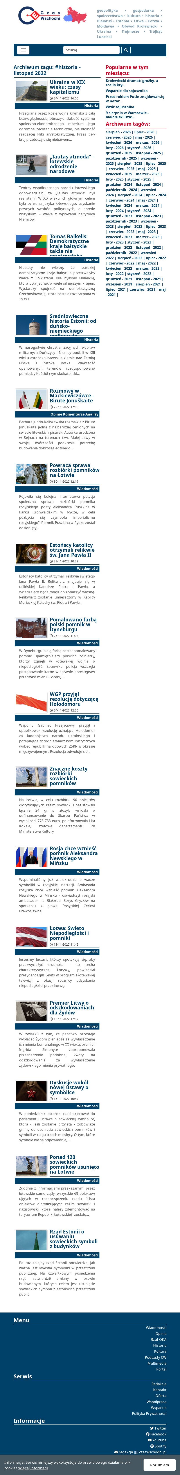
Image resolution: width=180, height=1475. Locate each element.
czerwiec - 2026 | (120, 137)
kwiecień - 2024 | (121, 205)
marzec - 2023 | (149, 237)
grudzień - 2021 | (121, 279)
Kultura (160, 1351)
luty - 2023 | (116, 242)
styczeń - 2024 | (140, 210)
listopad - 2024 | (150, 184)
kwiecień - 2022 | (121, 268)
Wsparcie (158, 1407)
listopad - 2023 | (150, 216)
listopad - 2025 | (150, 153)
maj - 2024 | (148, 200)
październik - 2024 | (123, 189)
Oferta (160, 1395)
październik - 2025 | (123, 158)
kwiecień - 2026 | (121, 142)
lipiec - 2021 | (118, 289)
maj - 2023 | (148, 231)
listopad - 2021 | (150, 279)
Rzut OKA (158, 1339)
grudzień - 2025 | (121, 153)
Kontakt (159, 1389)
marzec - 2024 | (149, 205)
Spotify (160, 1446)
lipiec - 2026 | (145, 132)
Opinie (160, 1333)
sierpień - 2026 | (120, 132)
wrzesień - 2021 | (121, 284)
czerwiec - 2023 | (123, 231)
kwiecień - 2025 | (121, 174)
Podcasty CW (155, 1357)
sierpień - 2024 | (131, 195)
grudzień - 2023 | (121, 216)
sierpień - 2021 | (150, 284)
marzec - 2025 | (149, 174)
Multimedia (157, 1363)
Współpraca (156, 1401)
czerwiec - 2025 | (123, 168)
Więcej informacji (33, 1467)
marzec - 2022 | (149, 268)
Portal (161, 1369)
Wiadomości (156, 1327)
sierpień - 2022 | (131, 258)
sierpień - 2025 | (131, 163)
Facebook (158, 1434)
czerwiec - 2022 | (123, 263)
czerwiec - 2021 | (144, 289)
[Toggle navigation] (23, 50)
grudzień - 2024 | (121, 184)
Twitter (160, 1428)
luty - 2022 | (116, 273)
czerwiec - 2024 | (123, 200)
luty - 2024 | (116, 210)
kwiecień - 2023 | (121, 237)
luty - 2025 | (116, 179)
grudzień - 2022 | (121, 247)
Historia (159, 1345)
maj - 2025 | (148, 168)
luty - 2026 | (116, 147)
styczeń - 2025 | (140, 179)
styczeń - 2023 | (140, 242)
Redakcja (158, 1383)
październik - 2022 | (123, 252)
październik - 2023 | (123, 221)
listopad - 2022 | (150, 247)
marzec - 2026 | (149, 142)
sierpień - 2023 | (131, 226)
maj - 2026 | (145, 137)
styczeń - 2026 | (140, 147)
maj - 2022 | (148, 263)
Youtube (159, 1440)
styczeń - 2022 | (140, 273)
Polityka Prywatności (149, 1413)
